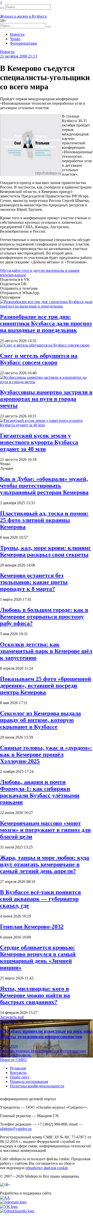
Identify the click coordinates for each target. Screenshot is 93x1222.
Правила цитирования (29, 1081)
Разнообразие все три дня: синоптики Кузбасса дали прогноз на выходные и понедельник (46, 323)
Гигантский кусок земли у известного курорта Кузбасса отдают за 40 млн (39, 442)
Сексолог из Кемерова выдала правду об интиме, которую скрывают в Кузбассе (40, 720)
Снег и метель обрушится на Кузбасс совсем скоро (38, 359)
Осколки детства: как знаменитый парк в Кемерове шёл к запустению (46, 651)
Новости (17, 34)
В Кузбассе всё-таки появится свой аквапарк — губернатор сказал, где (40, 899)
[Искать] (2, 8)
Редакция (18, 1068)
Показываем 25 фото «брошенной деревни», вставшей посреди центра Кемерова (45, 685)
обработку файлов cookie (47, 1168)
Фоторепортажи (23, 43)
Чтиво (15, 39)
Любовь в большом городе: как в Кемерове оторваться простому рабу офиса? (44, 617)
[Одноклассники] (17, 1211)
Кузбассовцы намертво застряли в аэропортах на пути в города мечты (46, 399)
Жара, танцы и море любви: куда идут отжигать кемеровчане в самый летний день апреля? (44, 864)
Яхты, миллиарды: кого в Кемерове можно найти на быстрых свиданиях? (35, 995)
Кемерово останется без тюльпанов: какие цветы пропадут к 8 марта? (34, 582)
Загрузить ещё (12, 1017)
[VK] (9, 1206)
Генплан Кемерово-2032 (31, 926)
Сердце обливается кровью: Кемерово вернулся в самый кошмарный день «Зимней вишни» (38, 957)
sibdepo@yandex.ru (15, 1129)
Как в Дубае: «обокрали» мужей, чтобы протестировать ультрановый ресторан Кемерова (44, 486)
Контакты (18, 1072)
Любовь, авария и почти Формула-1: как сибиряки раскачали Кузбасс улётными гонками (39, 792)
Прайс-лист (20, 1077)
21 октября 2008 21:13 (18, 56)
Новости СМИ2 (13, 1060)
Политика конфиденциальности (37, 1086)
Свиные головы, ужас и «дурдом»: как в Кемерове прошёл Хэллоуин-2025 (46, 754)
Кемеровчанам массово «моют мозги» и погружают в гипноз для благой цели (45, 830)
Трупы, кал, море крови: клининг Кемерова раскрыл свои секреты (45, 551)
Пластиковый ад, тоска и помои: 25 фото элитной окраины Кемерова (44, 520)
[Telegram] (13, 1202)
